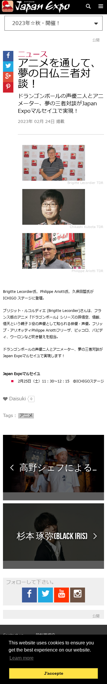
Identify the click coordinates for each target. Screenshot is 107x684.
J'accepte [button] (53, 673)
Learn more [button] (22, 657)
